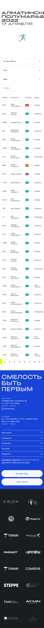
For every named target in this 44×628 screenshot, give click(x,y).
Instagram (6, 438)
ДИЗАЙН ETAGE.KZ (30, 460)
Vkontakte (6, 433)
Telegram (5, 454)
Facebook (6, 443)
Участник (15, 97)
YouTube (5, 449)
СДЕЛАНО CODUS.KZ (11, 463)
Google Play (22, 473)
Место (5, 97)
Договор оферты (10, 460)
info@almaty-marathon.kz (14, 401)
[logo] (11, 3)
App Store (22, 482)
